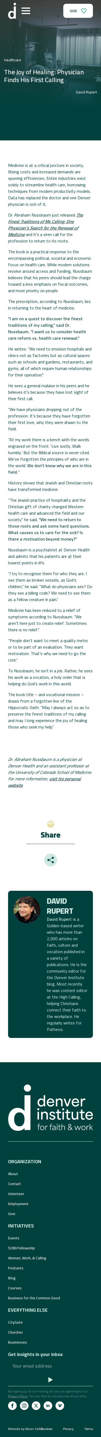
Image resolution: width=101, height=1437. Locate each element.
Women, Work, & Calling (27, 1258)
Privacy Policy (18, 1396)
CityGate (15, 1322)
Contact (14, 1184)
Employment (18, 1204)
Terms (88, 1429)
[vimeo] (59, 1405)
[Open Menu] (26, 10)
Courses (15, 1288)
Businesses (17, 1342)
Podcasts (15, 1268)
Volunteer (16, 1194)
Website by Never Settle (25, 1429)
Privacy (68, 1429)
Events (13, 1238)
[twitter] (36, 1405)
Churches (15, 1332)
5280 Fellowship (21, 1248)
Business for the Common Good (34, 1298)
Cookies (46, 1429)
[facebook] (12, 1405)
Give (11, 1214)
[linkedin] (48, 1405)
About (13, 1174)
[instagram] (24, 1405)
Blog (12, 1278)
